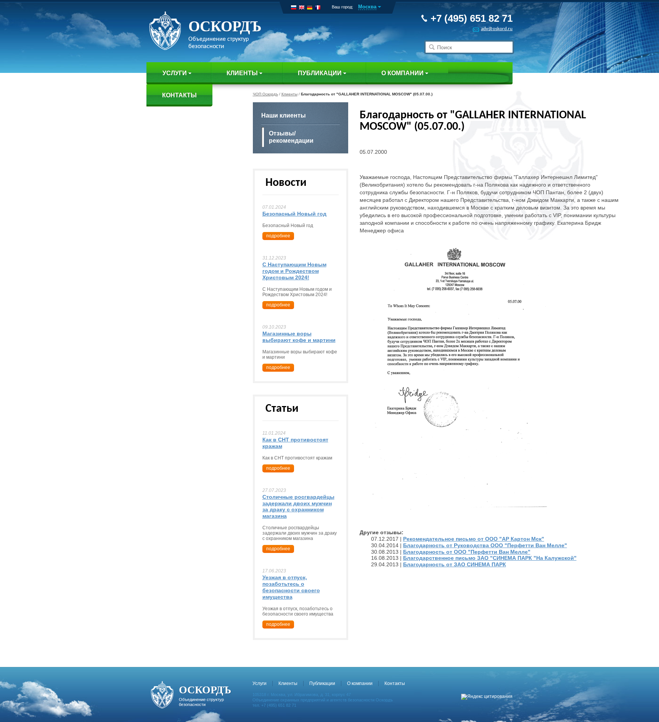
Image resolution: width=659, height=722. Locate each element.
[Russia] (293, 7)
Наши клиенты (283, 115)
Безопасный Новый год (294, 214)
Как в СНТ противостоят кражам (295, 443)
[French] (317, 7)
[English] (301, 7)
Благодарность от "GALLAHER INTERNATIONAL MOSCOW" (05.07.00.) (366, 94)
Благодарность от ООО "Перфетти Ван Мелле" (466, 552)
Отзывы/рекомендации (291, 137)
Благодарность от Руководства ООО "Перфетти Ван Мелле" (485, 545)
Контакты (179, 95)
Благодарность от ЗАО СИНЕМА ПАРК (454, 564)
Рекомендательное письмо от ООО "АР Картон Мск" (473, 539)
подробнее (278, 236)
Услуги (174, 73)
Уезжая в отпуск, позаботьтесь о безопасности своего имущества (291, 587)
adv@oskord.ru (497, 28)
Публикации (320, 73)
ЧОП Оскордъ (265, 94)
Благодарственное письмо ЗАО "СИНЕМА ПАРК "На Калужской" (490, 558)
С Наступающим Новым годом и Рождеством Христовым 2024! (294, 270)
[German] (309, 7)
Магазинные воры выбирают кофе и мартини (299, 336)
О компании (402, 73)
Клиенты (242, 73)
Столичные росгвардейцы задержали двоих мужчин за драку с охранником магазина (298, 506)
